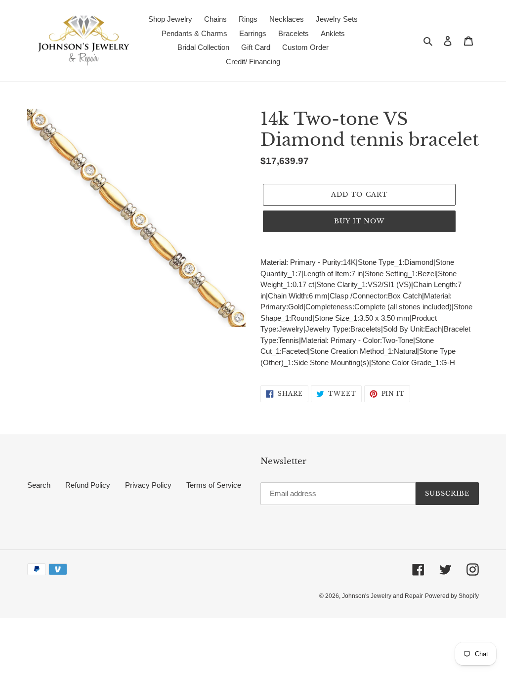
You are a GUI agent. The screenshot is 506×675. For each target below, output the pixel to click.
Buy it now (359, 221)
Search (38, 485)
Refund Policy (87, 485)
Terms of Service (213, 485)
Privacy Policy (148, 485)
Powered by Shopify (452, 595)
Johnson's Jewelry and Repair (382, 595)
